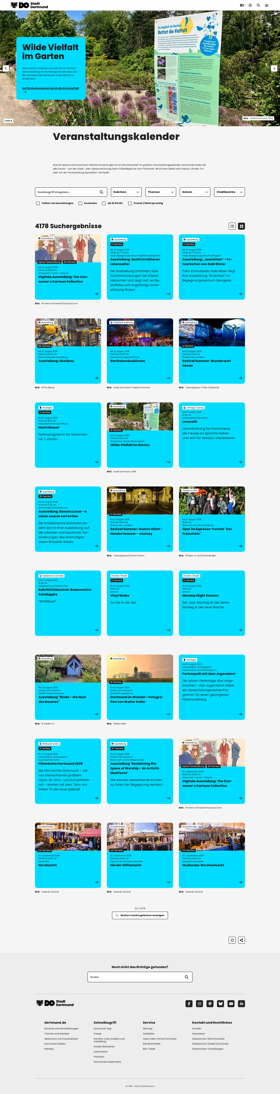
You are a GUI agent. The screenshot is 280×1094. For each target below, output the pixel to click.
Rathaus (49, 1049)
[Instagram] (199, 1003)
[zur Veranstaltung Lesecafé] (212, 435)
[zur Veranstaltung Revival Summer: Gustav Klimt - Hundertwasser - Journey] (140, 519)
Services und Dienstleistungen (61, 1028)
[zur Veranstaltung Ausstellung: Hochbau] (68, 351)
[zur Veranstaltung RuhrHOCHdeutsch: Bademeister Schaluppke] (68, 603)
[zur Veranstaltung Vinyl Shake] (140, 603)
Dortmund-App (103, 1028)
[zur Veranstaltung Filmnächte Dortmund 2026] (68, 771)
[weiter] (274, 68)
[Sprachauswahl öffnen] (242, 5)
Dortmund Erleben (55, 1043)
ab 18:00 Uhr (115, 203)
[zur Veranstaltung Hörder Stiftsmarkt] (140, 855)
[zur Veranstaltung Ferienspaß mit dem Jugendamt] (212, 687)
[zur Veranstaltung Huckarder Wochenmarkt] (212, 855)
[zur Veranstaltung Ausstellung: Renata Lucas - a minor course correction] (68, 519)
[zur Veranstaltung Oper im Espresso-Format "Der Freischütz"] (212, 519)
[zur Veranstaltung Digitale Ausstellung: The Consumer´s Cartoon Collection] (68, 267)
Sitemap (148, 1028)
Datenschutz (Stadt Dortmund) (210, 1043)
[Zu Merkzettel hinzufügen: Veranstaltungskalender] (232, 940)
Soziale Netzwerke (104, 1046)
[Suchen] (101, 192)
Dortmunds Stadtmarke (107, 1062)
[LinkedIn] (241, 1003)
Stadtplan (148, 1033)
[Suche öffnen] (258, 5)
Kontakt (196, 1028)
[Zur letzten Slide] (5, 68)
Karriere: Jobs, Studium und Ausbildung (109, 1040)
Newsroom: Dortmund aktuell (61, 1038)
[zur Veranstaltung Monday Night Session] (212, 603)
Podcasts (99, 1056)
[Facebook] (189, 1003)
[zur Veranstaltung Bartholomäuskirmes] (140, 351)
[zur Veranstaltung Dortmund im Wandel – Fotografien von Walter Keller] (140, 687)
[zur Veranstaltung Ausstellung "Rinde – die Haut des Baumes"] (68, 687)
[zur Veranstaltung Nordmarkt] (68, 855)
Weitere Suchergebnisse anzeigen (142, 915)
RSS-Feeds (149, 1049)
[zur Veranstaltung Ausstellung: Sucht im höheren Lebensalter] (140, 267)
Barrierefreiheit (151, 1043)
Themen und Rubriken (56, 1033)
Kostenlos (90, 203)
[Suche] (186, 976)
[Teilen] (241, 940)
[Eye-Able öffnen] (250, 5)
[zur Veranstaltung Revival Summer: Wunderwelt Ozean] (212, 351)
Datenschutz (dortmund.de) (208, 1038)
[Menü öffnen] (266, 5)
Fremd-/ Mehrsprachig (148, 203)
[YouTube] (231, 1003)
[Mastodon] (210, 1003)
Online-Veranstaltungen (57, 203)
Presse (97, 1033)
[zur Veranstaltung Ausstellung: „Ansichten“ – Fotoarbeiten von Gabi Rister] (212, 267)
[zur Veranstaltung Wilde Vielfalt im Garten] (140, 435)
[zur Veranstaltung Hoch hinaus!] (68, 435)
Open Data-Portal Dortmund (159, 1038)
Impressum (198, 1033)
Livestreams (100, 1051)
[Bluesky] (220, 1003)
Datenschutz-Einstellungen (207, 1049)
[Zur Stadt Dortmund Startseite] (29, 5)
